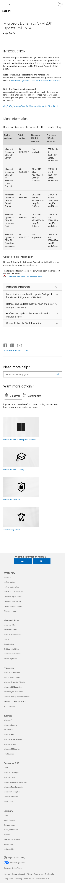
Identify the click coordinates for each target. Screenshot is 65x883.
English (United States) (16, 857)
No (41, 561)
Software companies (11, 796)
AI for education (9, 706)
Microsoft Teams (10, 744)
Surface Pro (8, 577)
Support (6, 10)
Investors (7, 834)
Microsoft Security (10, 725)
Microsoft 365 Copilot (12, 749)
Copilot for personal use (12, 601)
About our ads (29, 878)
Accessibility (8, 844)
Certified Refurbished (11, 649)
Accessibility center (12, 529)
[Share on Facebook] (5, 345)
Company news (9, 825)
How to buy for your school (13, 692)
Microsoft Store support (12, 634)
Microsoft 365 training (13, 469)
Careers (6, 815)
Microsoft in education (12, 672)
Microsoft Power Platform (13, 739)
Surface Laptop (9, 582)
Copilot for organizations (13, 596)
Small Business (9, 754)
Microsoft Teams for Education (15, 682)
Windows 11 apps (10, 611)
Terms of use (38, 874)
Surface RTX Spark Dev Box (13, 592)
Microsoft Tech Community (13, 787)
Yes (22, 561)
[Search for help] (10, 4)
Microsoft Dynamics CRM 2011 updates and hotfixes (35, 80)
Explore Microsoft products (13, 606)
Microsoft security (11, 499)
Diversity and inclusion (12, 839)
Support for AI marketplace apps (15, 782)
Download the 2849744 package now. (24, 276)
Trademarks (49, 874)
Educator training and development (16, 696)
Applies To (10, 33)
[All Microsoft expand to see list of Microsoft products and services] (3, 4)
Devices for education (12, 677)
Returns (6, 639)
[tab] (13, 396)
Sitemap (7, 874)
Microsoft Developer (11, 772)
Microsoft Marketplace (12, 792)
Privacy (29, 874)
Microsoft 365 (9, 734)
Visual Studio (8, 801)
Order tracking (9, 644)
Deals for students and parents (15, 701)
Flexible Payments (10, 658)
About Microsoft (9, 820)
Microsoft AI (8, 720)
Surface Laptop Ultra (11, 587)
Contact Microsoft (18, 874)
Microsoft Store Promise (12, 654)
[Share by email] (18, 345)
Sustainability (9, 849)
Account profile (9, 625)
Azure (6, 768)
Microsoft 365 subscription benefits (19, 439)
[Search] (58, 374)
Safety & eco (8, 878)
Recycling (18, 878)
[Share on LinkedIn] (11, 345)
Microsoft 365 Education (12, 687)
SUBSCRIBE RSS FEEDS (17, 350)
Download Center (10, 629)
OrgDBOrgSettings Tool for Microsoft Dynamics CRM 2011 (30, 106)
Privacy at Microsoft (11, 830)
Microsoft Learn (9, 777)
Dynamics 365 (9, 730)
